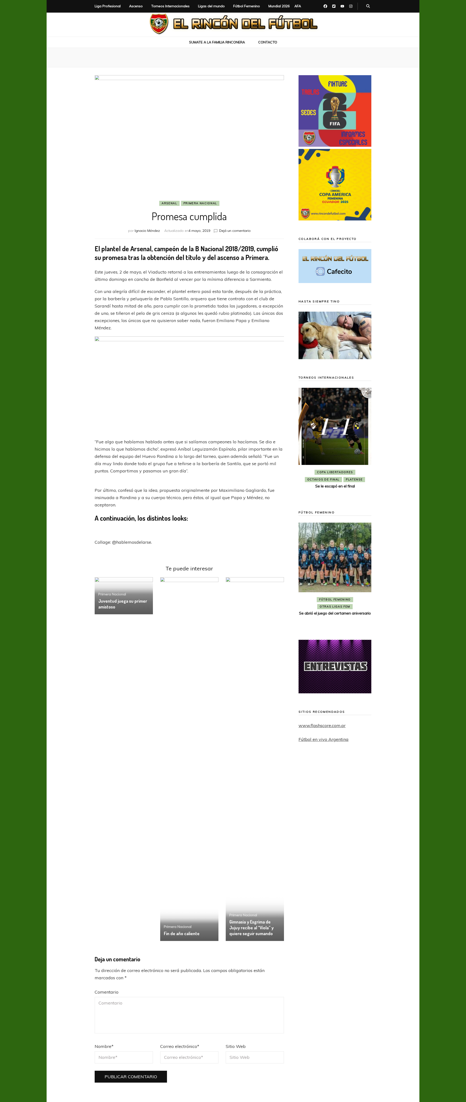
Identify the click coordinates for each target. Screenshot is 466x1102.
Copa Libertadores (335, 472)
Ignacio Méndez (147, 230)
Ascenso (136, 6)
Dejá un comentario (235, 230)
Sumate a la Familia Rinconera (217, 42)
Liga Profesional (108, 6)
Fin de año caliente (182, 933)
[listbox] (335, 442)
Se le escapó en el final (335, 486)
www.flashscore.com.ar (322, 725)
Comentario (106, 992)
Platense (354, 479)
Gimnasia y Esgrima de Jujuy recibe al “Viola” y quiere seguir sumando (251, 927)
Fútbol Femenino (246, 6)
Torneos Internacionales (170, 6)
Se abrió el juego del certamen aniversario (335, 613)
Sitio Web (236, 1046)
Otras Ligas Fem (335, 606)
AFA (297, 6)
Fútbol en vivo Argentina (324, 739)
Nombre (104, 1046)
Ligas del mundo (211, 6)
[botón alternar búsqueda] (368, 6)
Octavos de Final (323, 479)
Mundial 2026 (279, 6)
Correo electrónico (179, 1046)
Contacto (267, 42)
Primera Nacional (200, 203)
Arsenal (169, 203)
